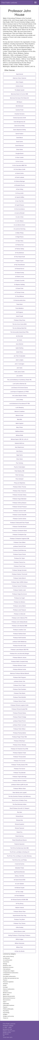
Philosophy (6, 1003)
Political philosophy (8, 1009)
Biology (5, 964)
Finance (5, 980)
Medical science (7, 992)
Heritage (5, 987)
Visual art (5, 1018)
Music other (6, 994)
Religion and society (8, 1016)
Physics (5, 1007)
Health (5, 985)
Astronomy (6, 962)
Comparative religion (8, 971)
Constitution (6, 974)
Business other (7, 965)
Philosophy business (8, 1005)
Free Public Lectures (9, 2)
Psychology (6, 1012)
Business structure (8, 967)
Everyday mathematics (9, 976)
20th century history (8, 956)
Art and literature (7, 960)
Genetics (5, 983)
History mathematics (8, 989)
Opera (4, 1001)
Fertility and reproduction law (11, 978)
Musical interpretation (9, 996)
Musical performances (9, 998)
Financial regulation (8, 982)
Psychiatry (6, 1011)
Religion (5, 1014)
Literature (5, 991)
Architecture (6, 958)
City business (6, 969)
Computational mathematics (10, 972)
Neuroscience (7, 1000)
